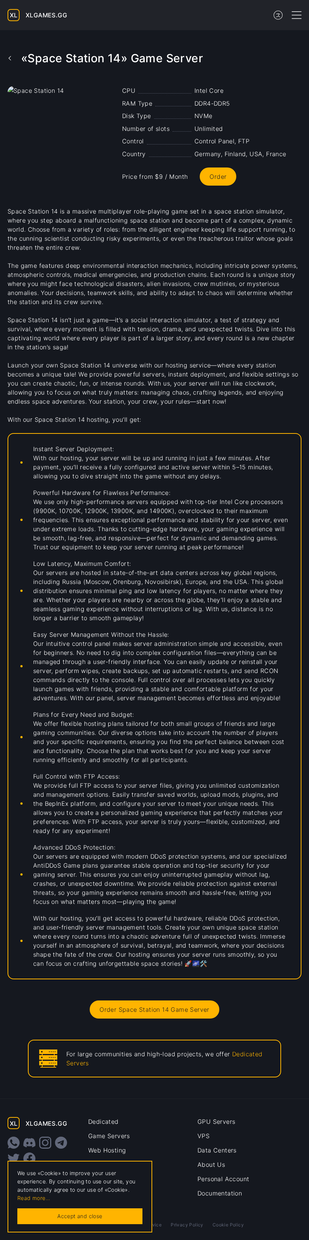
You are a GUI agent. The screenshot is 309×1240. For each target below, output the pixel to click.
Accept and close (79, 1216)
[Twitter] (14, 1158)
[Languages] (278, 15)
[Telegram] (61, 1143)
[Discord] (29, 1143)
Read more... (33, 1198)
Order (218, 176)
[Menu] (296, 15)
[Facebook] (29, 1158)
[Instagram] (45, 1143)
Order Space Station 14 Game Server (154, 1009)
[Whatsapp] (14, 1143)
